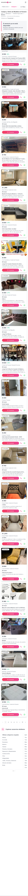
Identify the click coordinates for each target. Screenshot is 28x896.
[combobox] (8, 18)
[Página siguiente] (25, 722)
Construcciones (6, 753)
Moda (3, 765)
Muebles (3, 14)
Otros (3, 756)
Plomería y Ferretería (7, 749)
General (4, 746)
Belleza (4, 737)
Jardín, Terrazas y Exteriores (9, 760)
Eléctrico (4, 744)
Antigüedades (5, 758)
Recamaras (5, 742)
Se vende (4, 739)
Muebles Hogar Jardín (18, 13)
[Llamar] (21, 64)
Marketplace (8, 13)
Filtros (23, 6)
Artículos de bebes (6, 762)
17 (22, 722)
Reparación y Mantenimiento (9, 751)
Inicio (2, 13)
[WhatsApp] (24, 64)
